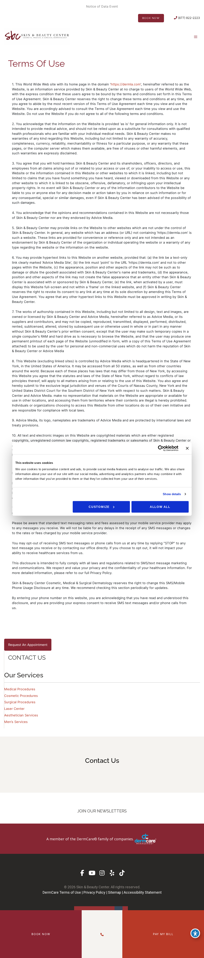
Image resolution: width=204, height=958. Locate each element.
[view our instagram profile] (102, 873)
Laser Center (14, 709)
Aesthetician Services (21, 715)
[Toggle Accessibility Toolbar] (195, 933)
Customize (99, 506)
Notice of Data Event (102, 6)
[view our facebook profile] (82, 873)
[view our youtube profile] (92, 873)
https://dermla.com (125, 84)
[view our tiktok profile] (122, 873)
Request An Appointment (27, 645)
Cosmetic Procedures (21, 696)
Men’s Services (16, 722)
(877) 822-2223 (188, 18)
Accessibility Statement (143, 892)
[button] (102, 839)
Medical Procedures (19, 689)
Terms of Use (70, 892)
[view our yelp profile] (112, 873)
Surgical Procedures (19, 702)
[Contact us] (102, 934)
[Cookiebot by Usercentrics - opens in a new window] (160, 448)
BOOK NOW (151, 18)
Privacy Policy (94, 892)
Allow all (160, 506)
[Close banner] (187, 448)
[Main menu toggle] (195, 36)
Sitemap (114, 892)
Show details (172, 494)
